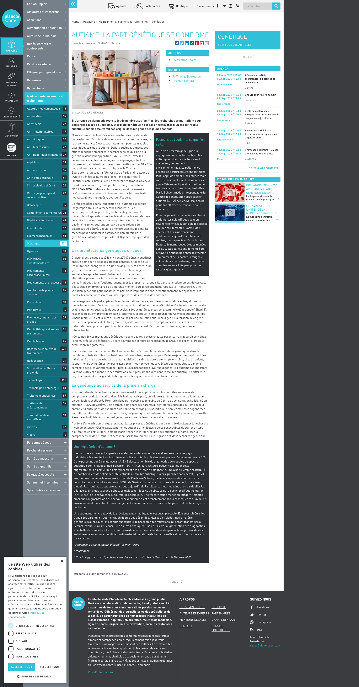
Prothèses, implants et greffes (41, 319)
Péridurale (34, 309)
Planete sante (11, 18)
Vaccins (32, 427)
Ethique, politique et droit (45, 72)
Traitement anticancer (41, 395)
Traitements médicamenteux (37, 405)
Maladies (11, 66)
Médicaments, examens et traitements (45, 98)
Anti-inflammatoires (40, 131)
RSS (259, 629)
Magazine (11, 50)
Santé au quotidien (40, 466)
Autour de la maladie (42, 36)
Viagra (31, 434)
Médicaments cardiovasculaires (38, 272)
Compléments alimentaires (44, 212)
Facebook (263, 607)
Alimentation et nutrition (44, 28)
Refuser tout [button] (49, 667)
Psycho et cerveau (39, 450)
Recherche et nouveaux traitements (42, 351)
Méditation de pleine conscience (40, 292)
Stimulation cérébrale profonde (41, 370)
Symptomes (11, 101)
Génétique (33, 243)
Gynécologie (35, 88)
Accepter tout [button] (21, 667)
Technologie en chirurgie (43, 388)
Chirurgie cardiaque (40, 177)
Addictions (34, 20)
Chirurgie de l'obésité (41, 185)
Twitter (261, 614)
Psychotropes (35, 341)
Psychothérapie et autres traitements (43, 331)
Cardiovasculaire (39, 64)
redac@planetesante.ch (265, 645)
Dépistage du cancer (40, 220)
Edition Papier (37, 4)
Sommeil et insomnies (42, 482)
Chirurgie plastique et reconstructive (41, 195)
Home (75, 21)
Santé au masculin (40, 458)
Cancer (32, 56)
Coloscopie (34, 205)
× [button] (61, 561)
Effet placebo (35, 228)
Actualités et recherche (43, 12)
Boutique (181, 6)
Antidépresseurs (38, 147)
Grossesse (34, 80)
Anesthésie (34, 124)
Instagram (264, 622)
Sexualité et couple (40, 474)
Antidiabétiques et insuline (44, 154)
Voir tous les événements (263, 167)
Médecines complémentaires (38, 261)
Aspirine (32, 162)
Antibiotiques (35, 139)
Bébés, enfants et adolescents (39, 46)
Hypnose (32, 251)
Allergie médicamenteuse (43, 108)
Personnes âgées (39, 442)
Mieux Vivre (11, 136)
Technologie (34, 380)
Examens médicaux (39, 235)
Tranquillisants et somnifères (38, 417)
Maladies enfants (11, 83)
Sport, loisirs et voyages (43, 490)
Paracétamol (35, 302)
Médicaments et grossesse (44, 282)
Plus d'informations (100, 672)
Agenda (121, 6)
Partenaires (152, 6)
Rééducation (35, 360)
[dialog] (35, 620)
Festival (11, 155)
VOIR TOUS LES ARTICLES (234, 44)
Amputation (34, 116)
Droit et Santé (11, 116)
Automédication (37, 170)
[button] (177, 43)
